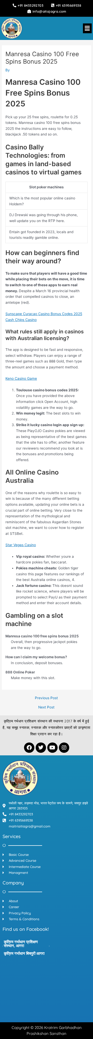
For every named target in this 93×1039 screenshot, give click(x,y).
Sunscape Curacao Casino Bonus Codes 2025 (43, 314)
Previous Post (46, 698)
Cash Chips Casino (21, 320)
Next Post (46, 707)
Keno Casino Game (21, 378)
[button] (87, 28)
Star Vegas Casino (20, 545)
